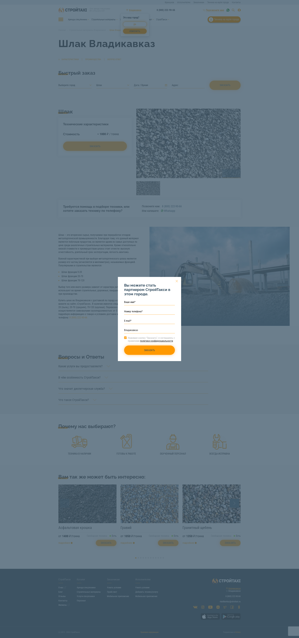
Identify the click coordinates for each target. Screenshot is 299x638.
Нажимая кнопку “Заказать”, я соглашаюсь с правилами (151, 339)
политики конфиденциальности (156, 340)
